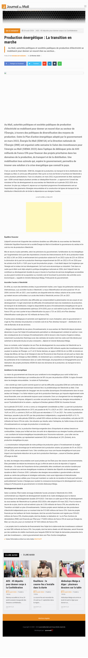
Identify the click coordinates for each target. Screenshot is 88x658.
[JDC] (15, 6)
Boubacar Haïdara (19, 56)
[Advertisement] (44, 217)
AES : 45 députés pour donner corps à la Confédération (56, 31)
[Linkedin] (50, 64)
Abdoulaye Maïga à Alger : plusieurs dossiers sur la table (71, 584)
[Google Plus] (44, 64)
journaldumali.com (45, 627)
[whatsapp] (60, 64)
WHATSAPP (38, 539)
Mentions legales (44, 618)
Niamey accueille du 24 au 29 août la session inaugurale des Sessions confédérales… (16, 600)
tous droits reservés (58, 627)
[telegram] (55, 64)
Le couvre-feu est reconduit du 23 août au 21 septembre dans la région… (43, 600)
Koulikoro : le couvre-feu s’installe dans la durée (43, 584)
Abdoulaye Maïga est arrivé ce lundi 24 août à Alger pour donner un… (71, 600)
